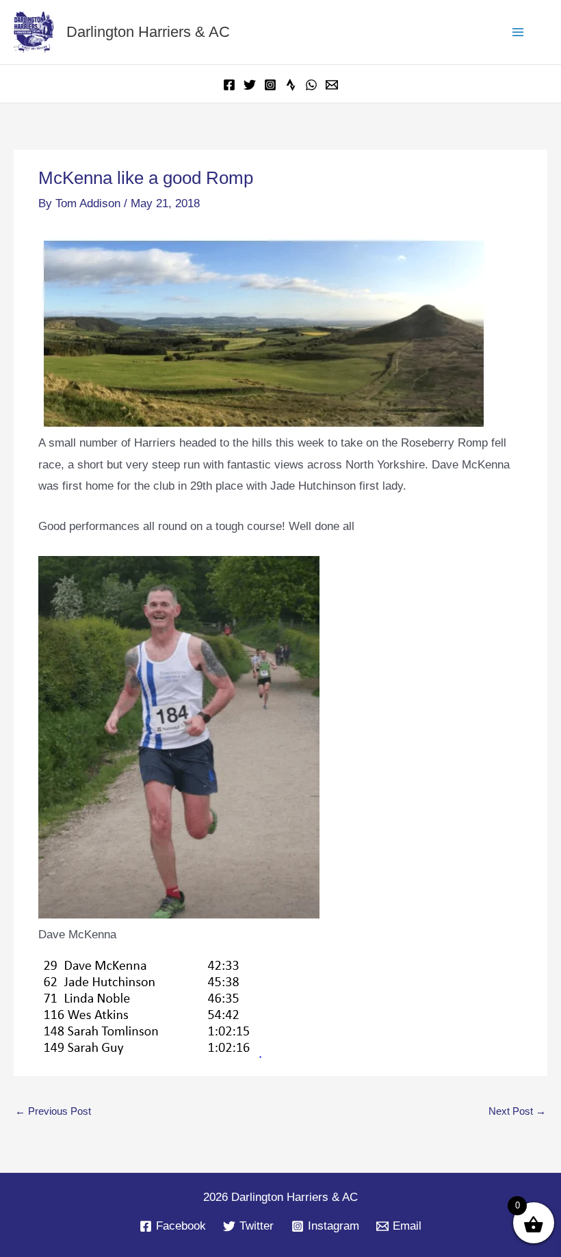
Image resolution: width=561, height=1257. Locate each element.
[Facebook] (229, 85)
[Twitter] (250, 85)
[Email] (332, 85)
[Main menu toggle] (518, 32)
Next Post (517, 1111)
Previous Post (53, 1111)
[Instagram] (270, 85)
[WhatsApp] (311, 85)
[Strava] (291, 85)
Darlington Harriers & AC (148, 31)
